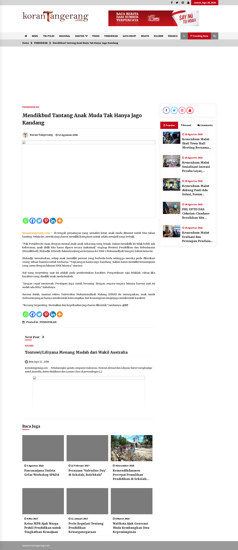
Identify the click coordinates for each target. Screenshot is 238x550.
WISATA (145, 35)
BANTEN (79, 35)
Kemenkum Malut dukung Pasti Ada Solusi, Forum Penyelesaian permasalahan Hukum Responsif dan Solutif (195, 190)
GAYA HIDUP (129, 35)
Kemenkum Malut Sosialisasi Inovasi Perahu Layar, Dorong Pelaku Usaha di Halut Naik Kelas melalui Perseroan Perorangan (197, 167)
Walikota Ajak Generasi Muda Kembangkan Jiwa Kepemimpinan (131, 528)
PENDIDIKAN (111, 35)
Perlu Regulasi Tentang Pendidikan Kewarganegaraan (85, 528)
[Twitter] (39, 221)
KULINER (158, 35)
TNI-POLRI (48, 35)
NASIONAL (64, 35)
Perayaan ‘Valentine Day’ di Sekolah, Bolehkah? (87, 472)
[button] (184, 35)
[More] (60, 221)
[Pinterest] (46, 221)
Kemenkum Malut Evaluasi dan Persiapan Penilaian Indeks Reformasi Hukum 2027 (197, 237)
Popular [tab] (170, 125)
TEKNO (95, 35)
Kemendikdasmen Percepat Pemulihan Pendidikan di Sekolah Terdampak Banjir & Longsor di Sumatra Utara (131, 475)
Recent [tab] (187, 125)
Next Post (32, 337)
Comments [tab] (206, 125)
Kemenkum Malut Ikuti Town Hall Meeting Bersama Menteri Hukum (195, 143)
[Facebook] (32, 221)
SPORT (29, 345)
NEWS (35, 35)
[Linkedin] (53, 221)
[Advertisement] (119, 72)
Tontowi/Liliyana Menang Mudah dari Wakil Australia (76, 352)
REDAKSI (173, 35)
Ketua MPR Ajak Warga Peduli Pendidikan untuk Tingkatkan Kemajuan (42, 528)
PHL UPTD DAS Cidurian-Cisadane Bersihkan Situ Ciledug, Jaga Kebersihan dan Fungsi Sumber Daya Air (197, 214)
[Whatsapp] (26, 221)
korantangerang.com (36, 233)
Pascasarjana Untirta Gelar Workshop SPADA (41, 472)
